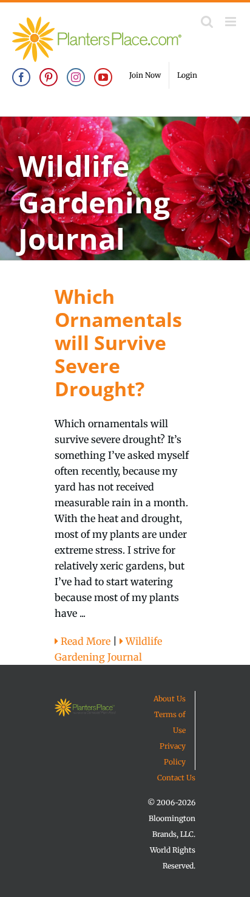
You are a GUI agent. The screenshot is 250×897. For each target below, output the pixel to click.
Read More (84, 641)
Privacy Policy (173, 753)
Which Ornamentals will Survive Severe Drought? (118, 342)
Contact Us (176, 777)
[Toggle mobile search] (207, 21)
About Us (170, 698)
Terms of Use (170, 722)
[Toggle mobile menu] (231, 21)
